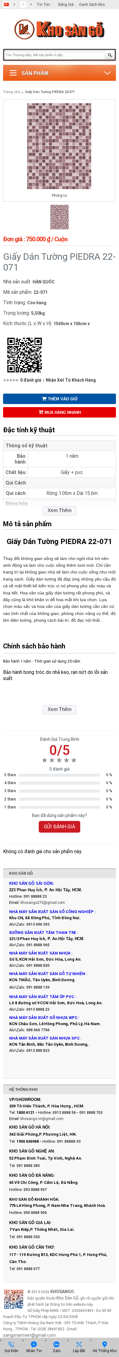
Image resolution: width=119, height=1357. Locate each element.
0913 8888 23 (37, 1009)
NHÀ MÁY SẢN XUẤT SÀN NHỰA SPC (44, 1038)
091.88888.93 (69, 1141)
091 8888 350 (28, 1237)
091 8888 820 (37, 965)
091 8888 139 (37, 987)
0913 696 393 (37, 924)
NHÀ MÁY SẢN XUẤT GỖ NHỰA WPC (43, 1017)
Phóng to (59, 195)
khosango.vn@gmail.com (41, 1119)
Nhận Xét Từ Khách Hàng (71, 380)
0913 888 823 (37, 1050)
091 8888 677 (28, 1269)
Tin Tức (43, 4)
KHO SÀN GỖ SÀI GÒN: (31, 883)
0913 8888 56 (64, 1112)
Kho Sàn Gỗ (67, 1298)
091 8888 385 (28, 1166)
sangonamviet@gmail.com (29, 1335)
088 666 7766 (37, 1030)
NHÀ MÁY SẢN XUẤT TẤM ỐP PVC (42, 996)
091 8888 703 (91, 1112)
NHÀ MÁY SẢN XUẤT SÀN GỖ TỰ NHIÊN (47, 973)
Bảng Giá (66, 4)
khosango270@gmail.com (42, 902)
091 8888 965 (37, 945)
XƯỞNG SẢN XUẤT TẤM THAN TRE (42, 932)
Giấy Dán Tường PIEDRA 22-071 (50, 92)
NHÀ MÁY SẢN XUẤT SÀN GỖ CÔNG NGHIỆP (51, 911)
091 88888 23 (35, 896)
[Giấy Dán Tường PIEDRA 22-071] (59, 228)
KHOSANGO (62, 1291)
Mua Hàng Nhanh (63, 412)
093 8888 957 (35, 1190)
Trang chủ (11, 92)
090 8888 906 (35, 1213)
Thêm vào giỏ (63, 399)
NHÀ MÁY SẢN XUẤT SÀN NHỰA (39, 953)
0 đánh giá (30, 380)
